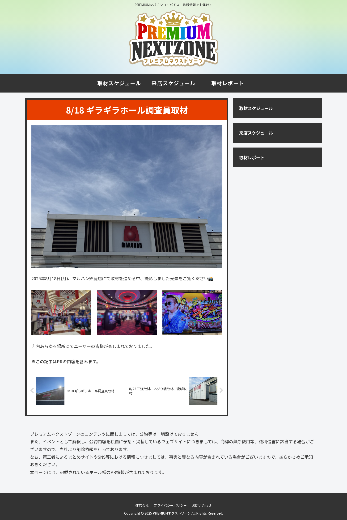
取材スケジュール (256, 108)
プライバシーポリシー (170, 505)
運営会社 (142, 505)
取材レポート (252, 157)
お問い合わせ (202, 505)
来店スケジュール (256, 133)
